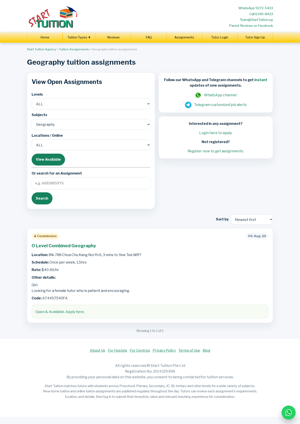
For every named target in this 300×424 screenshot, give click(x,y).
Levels (37, 94)
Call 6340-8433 (261, 14)
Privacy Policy (164, 350)
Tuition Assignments (74, 49)
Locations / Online (47, 135)
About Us (97, 350)
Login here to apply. (215, 133)
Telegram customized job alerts (220, 105)
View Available (48, 159)
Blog (206, 350)
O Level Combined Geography (64, 245)
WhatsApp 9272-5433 (255, 8)
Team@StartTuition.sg (256, 20)
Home (44, 37)
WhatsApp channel (220, 95)
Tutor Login (219, 37)
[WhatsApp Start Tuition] (289, 413)
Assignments (184, 37)
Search (42, 198)
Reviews (113, 37)
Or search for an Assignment (57, 173)
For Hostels (117, 350)
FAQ (149, 37)
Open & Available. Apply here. (60, 312)
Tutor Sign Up (255, 37)
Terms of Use (189, 350)
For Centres (140, 350)
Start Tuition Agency (41, 49)
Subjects (39, 115)
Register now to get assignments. (216, 151)
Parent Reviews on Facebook (251, 26)
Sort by (222, 219)
